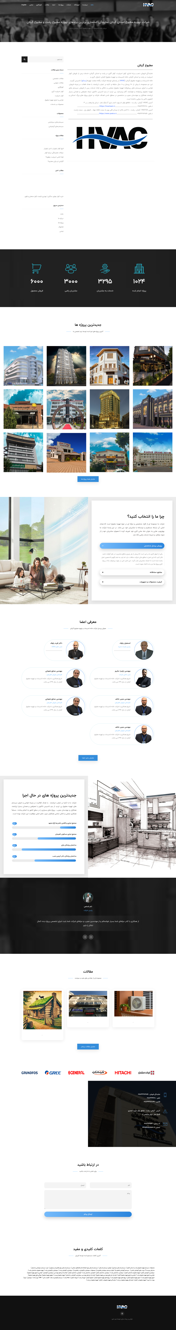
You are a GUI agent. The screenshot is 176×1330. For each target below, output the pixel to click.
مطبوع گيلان (145, 65)
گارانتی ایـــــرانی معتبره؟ (55, 161)
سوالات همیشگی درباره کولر (54, 152)
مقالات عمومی (58, 82)
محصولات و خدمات (56, 104)
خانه (92, 4)
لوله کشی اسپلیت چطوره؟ (54, 157)
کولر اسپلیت (59, 95)
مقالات (47, 4)
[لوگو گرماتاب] (123, 1072)
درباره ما (85, 4)
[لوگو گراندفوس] (53, 1072)
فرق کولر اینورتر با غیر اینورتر (53, 148)
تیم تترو (114, 1319)
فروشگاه (76, 4)
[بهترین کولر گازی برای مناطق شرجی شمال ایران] (133, 1003)
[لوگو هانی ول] (30, 1072)
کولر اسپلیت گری (57, 91)
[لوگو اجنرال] (100, 1072)
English (24, 4)
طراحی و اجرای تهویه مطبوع (54, 100)
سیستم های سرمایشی (55, 122)
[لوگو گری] (76, 1072)
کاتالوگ (60, 227)
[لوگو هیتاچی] (146, 1072)
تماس (31, 4)
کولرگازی (39, 4)
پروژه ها (60, 4)
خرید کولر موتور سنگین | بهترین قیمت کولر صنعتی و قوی (44, 196)
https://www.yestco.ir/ (108, 113)
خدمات (69, 4)
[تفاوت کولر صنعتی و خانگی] (42, 1010)
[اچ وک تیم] (148, 4)
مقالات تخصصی (58, 78)
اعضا (53, 4)
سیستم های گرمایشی (56, 126)
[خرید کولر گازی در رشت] (88, 1003)
